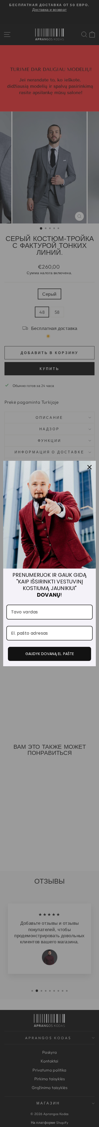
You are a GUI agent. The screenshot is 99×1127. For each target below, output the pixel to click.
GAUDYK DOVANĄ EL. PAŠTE (49, 653)
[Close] (89, 467)
